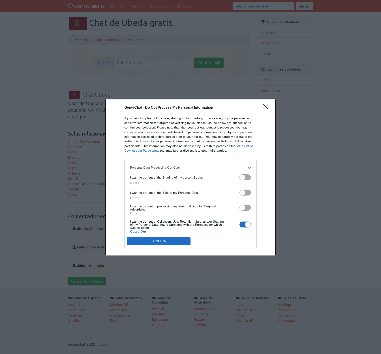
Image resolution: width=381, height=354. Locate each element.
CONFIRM (159, 241)
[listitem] (190, 167)
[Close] (267, 108)
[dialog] (190, 177)
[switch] (245, 177)
